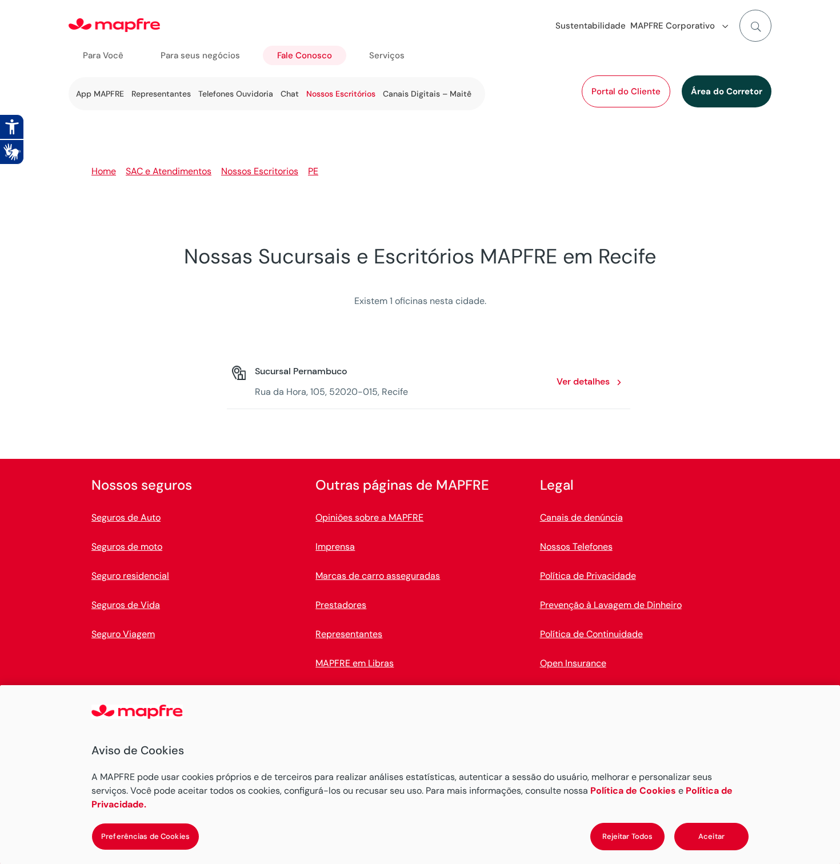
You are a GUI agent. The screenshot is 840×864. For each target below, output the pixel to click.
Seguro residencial (130, 576)
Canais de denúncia (581, 517)
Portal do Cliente (626, 91)
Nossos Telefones (576, 547)
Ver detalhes (583, 381)
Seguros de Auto (126, 517)
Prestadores (340, 605)
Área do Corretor (726, 91)
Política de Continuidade (591, 634)
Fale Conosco (304, 55)
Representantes (161, 94)
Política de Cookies (633, 791)
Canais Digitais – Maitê (427, 94)
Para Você (103, 55)
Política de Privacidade (588, 576)
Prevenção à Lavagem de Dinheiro (611, 605)
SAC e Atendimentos (168, 171)
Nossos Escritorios (259, 171)
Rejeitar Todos (627, 836)
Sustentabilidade (590, 25)
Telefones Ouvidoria (235, 94)
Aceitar (711, 836)
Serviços (387, 55)
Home (103, 171)
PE (313, 171)
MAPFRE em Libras (354, 663)
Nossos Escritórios (340, 94)
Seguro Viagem (123, 634)
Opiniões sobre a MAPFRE (369, 517)
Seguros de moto (126, 547)
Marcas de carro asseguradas (377, 576)
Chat (290, 94)
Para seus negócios (200, 55)
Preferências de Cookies (145, 836)
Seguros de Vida (125, 605)
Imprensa (335, 547)
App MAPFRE (100, 94)
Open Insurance (573, 663)
